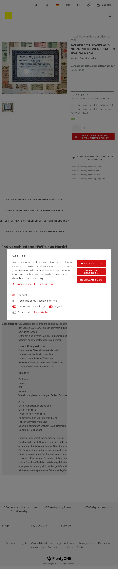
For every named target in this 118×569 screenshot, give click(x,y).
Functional (24, 312)
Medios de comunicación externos (37, 300)
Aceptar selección (91, 271)
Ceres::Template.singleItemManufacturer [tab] (34, 231)
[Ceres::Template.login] (36, 5)
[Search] (79, 5)
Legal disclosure (46, 284)
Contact (81, 547)
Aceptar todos (91, 263)
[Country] (58, 5)
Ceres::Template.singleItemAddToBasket (95, 136)
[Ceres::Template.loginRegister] (47, 5)
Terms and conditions (60, 547)
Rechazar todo (91, 280)
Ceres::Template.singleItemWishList (95, 158)
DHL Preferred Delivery (31, 306)
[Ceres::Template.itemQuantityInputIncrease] (84, 128)
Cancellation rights (16, 543)
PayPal (58, 306)
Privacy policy (24, 284)
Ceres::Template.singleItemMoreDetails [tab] (34, 210)
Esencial (22, 295)
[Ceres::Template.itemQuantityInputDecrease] (89, 128)
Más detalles (41, 312)
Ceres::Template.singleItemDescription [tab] (34, 199)
